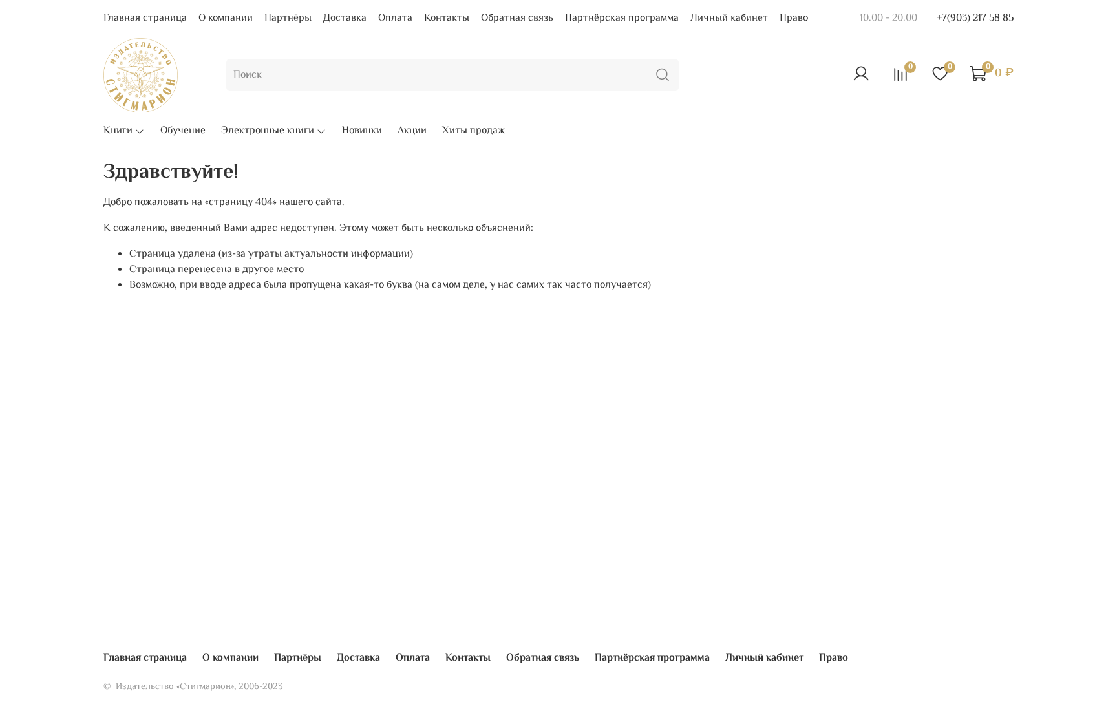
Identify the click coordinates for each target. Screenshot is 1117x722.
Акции (412, 131)
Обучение (183, 131)
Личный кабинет (729, 18)
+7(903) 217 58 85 (975, 18)
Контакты (446, 18)
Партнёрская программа (622, 18)
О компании (225, 18)
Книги (118, 131)
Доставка (345, 18)
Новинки (362, 131)
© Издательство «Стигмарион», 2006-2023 (193, 686)
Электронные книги (267, 131)
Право (794, 18)
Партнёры (288, 18)
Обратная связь (517, 18)
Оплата (395, 18)
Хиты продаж (473, 131)
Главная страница (145, 18)
